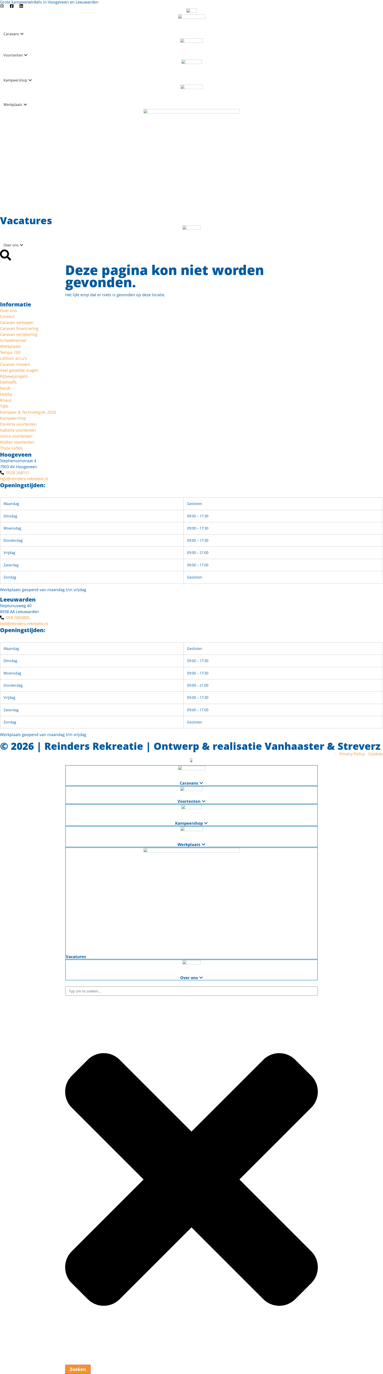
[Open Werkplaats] (25, 104)
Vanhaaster (294, 746)
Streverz (359, 746)
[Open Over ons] (21, 245)
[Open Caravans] (22, 34)
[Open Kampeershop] (30, 80)
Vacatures (26, 220)
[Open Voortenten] (25, 55)
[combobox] (191, 991)
